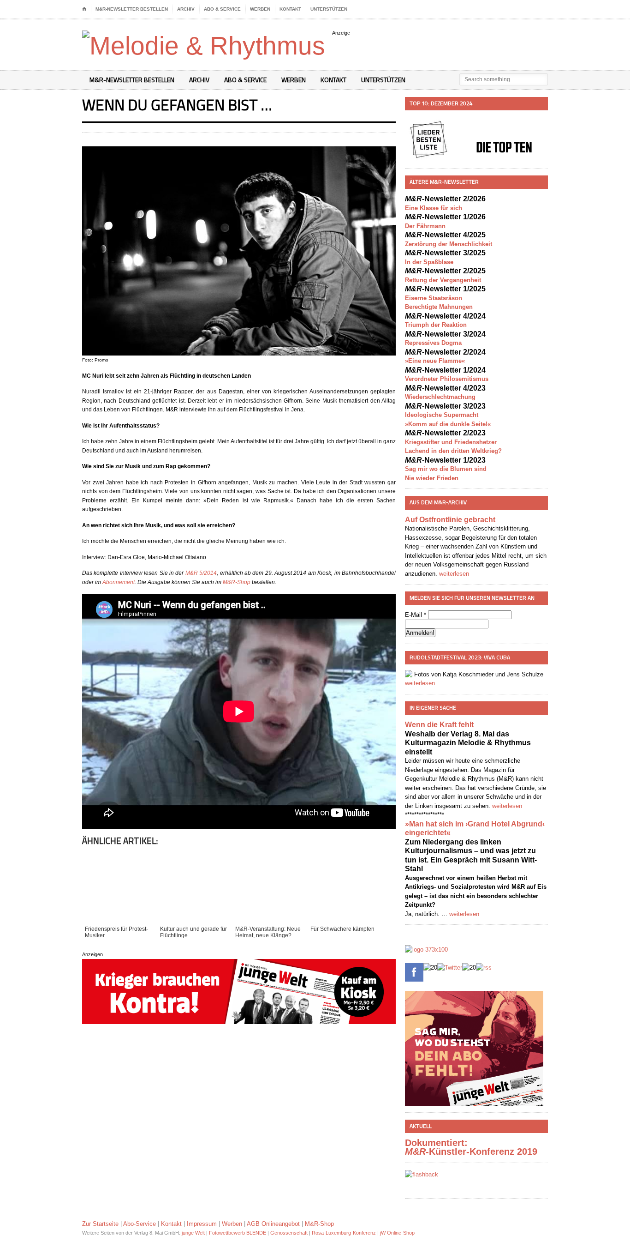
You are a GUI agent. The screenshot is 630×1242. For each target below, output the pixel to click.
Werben (260, 9)
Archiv (186, 9)
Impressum (202, 1223)
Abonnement (118, 582)
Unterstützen (328, 9)
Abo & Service (222, 9)
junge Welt (193, 1233)
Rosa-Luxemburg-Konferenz (344, 1233)
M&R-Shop (236, 582)
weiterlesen (454, 573)
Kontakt (290, 9)
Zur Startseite (100, 1223)
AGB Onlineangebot (273, 1223)
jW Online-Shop (397, 1233)
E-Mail (415, 614)
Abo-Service (139, 1223)
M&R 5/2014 (201, 573)
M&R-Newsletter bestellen (131, 9)
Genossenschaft (289, 1233)
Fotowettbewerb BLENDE (237, 1233)
